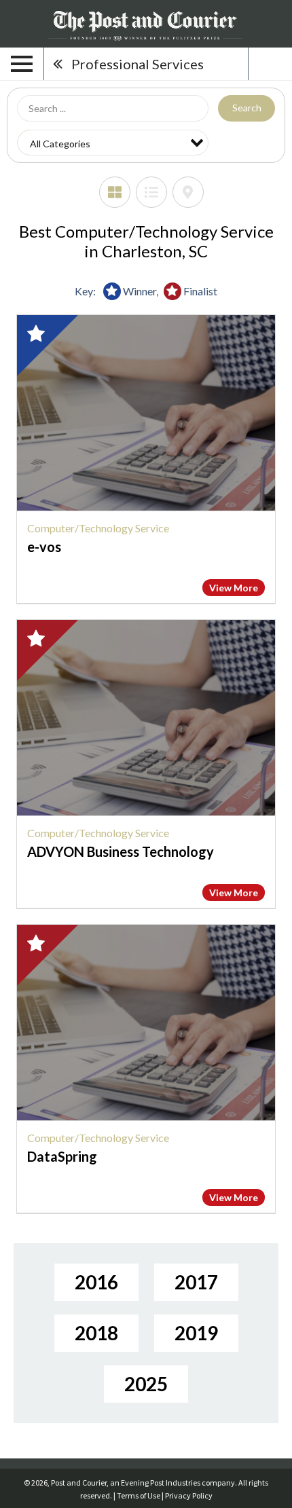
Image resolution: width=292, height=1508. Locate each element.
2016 (96, 1281)
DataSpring (62, 1156)
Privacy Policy (189, 1495)
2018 (96, 1332)
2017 (196, 1281)
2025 (146, 1383)
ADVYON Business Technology (120, 851)
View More (233, 587)
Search (246, 107)
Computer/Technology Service (98, 527)
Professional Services (137, 64)
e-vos (44, 546)
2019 (196, 1332)
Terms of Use (138, 1495)
